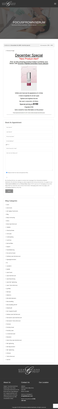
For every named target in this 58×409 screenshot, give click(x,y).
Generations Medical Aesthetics (29, 407)
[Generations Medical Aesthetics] (8, 3)
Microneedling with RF (12, 304)
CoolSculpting (10, 237)
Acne (8, 204)
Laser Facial (9, 272)
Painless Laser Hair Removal (13, 314)
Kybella (8, 269)
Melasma (9, 295)
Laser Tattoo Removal (12, 285)
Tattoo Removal (10, 356)
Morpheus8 (9, 308)
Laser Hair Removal (11, 275)
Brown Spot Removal (12, 224)
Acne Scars (9, 208)
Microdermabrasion (11, 298)
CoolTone (9, 240)
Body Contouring (11, 217)
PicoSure (9, 324)
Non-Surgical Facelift (12, 311)
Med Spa (9, 292)
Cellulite (8, 227)
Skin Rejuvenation (11, 346)
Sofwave (9, 353)
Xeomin (8, 359)
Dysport (8, 246)
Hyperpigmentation (11, 259)
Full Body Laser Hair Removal (13, 256)
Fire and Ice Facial (11, 253)
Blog (8, 214)
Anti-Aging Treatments (12, 211)
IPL (7, 262)
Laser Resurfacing (11, 279)
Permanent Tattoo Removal (13, 321)
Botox (8, 220)
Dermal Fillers (10, 243)
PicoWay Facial (10, 327)
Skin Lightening (10, 343)
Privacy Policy (24, 184)
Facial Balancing (10, 250)
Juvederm (9, 266)
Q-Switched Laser (11, 333)
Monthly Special (26, 45)
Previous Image (10, 50)
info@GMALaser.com (27, 396)
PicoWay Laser (10, 330)
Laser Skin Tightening (12, 282)
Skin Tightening (10, 350)
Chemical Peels (10, 230)
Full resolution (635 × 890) (46, 45)
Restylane (9, 337)
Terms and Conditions (10, 184)
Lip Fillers (9, 288)
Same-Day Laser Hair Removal (14, 340)
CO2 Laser (9, 233)
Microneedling (10, 301)
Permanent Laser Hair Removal (14, 317)
